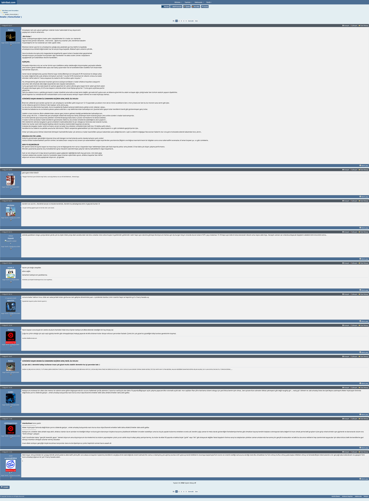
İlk (174, 21)
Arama (205, 6)
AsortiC (10, 30)
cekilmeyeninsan (10, 423)
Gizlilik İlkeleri (336, 496)
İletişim (366, 496)
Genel (5, 12)
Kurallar (197, 6)
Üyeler (188, 6)
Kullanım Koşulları (347, 496)
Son (196, 21)
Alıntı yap (364, 166)
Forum (166, 6)
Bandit (10, 174)
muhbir (11, 330)
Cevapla (5, 487)
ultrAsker (10, 205)
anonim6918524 (11, 458)
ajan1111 (10, 300)
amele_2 (11, 267)
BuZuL (10, 361)
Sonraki (191, 21)
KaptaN (11, 238)
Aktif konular (177, 6)
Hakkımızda (358, 496)
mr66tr (10, 392)
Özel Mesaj (364, 25)
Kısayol (346, 25)
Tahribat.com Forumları (10, 10)
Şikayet (354, 25)
